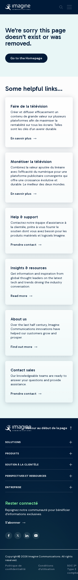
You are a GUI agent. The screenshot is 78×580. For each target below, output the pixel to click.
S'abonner (12, 522)
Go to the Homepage (26, 58)
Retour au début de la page (46, 428)
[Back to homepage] (17, 7)
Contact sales (39, 381)
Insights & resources (39, 281)
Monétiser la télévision (39, 177)
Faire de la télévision (39, 122)
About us (39, 332)
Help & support (39, 230)
